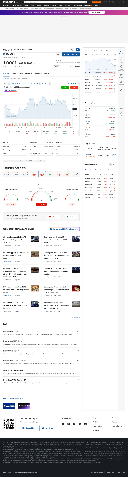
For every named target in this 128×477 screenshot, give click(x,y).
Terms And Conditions (96, 472)
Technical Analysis (14, 167)
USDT (89, 121)
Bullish (72, 217)
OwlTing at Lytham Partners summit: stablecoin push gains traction (56, 271)
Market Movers (91, 165)
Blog (94, 418)
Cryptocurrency (9, 8)
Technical (38, 74)
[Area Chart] (9, 83)
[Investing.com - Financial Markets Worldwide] (11, 2)
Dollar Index (88, 92)
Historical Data (15, 78)
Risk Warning (121, 472)
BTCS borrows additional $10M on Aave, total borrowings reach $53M (16, 289)
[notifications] (120, 2)
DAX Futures (89, 89)
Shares (114, 51)
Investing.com (7, 261)
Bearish (55, 217)
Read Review (114, 155)
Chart (14, 74)
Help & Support (117, 426)
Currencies (88, 51)
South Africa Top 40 (91, 73)
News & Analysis (25, 74)
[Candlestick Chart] (5, 83)
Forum (46, 74)
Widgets (96, 430)
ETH (89, 115)
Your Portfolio (97, 426)
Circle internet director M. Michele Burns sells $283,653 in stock (56, 240)
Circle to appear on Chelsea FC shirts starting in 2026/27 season (15, 255)
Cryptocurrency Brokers (62, 8)
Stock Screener (77, 5)
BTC (89, 108)
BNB (89, 128)
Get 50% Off (96, 2)
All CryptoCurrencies (22, 8)
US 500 (87, 82)
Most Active (88, 170)
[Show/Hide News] (50, 83)
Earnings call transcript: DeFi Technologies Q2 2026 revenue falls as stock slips (56, 289)
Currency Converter (48, 8)
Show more (76, 317)
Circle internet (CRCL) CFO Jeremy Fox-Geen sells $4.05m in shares (15, 305)
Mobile (95, 422)
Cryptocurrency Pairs (35, 8)
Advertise (115, 422)
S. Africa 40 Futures (91, 76)
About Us (115, 418)
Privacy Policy (110, 472)
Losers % (106, 170)
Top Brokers (90, 144)
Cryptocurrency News (85, 8)
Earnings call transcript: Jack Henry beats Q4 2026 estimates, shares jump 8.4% (57, 255)
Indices (96, 51)
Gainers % (98, 170)
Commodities (105, 51)
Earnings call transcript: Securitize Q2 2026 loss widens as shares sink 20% (56, 305)
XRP (89, 134)
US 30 (87, 79)
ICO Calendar (74, 8)
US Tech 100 (89, 85)
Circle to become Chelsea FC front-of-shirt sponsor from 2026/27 (14, 240)
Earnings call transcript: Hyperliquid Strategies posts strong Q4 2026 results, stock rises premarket (15, 272)
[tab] (7, 174)
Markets (24, 78)
